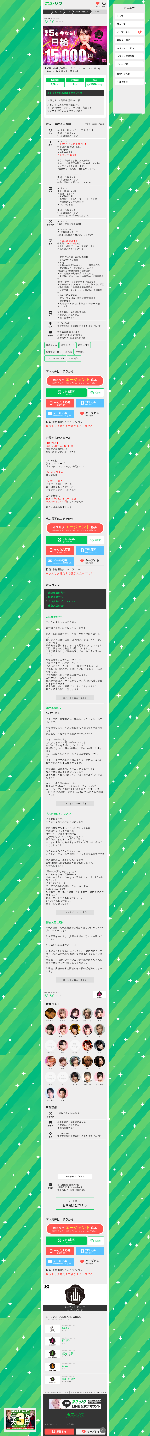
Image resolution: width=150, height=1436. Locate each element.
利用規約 (70, 1424)
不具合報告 (122, 82)
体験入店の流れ (57, 605)
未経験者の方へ (57, 592)
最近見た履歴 (123, 40)
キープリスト (128, 32)
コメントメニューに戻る (75, 697)
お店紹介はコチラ (75, 1203)
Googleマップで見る (75, 1176)
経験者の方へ (55, 596)
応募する (61, 1431)
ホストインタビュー (127, 48)
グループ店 (122, 64)
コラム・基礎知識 (125, 56)
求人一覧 (121, 24)
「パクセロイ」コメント (62, 601)
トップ (120, 16)
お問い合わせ (123, 74)
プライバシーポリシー (53, 1424)
